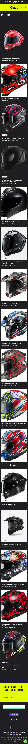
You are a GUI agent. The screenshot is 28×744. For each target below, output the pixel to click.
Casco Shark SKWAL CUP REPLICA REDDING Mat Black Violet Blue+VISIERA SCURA (13, 139)
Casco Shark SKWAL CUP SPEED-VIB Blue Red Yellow (13, 666)
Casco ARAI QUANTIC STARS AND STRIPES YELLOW (14, 424)
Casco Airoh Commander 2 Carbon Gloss (11, 544)
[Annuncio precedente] (2, 2)
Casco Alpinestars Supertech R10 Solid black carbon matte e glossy (12, 262)
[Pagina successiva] (22, 675)
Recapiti (14, 741)
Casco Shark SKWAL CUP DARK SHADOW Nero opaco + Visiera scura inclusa (13, 181)
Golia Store (6, 737)
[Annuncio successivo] (25, 2)
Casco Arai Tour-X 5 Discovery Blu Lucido (12, 343)
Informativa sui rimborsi (8, 739)
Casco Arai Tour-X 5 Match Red (9, 303)
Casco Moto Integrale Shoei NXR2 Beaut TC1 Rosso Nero (12, 625)
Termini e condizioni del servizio (20, 739)
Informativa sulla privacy (22, 737)
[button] (2, 7)
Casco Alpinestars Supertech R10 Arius (11, 58)
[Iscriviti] (23, 697)
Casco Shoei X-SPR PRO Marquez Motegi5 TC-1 (13, 584)
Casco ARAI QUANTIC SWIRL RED (10, 383)
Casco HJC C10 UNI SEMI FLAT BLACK (11, 221)
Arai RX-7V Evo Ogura (7, 464)
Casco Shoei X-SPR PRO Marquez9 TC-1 (11, 98)
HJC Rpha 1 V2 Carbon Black (8, 504)
